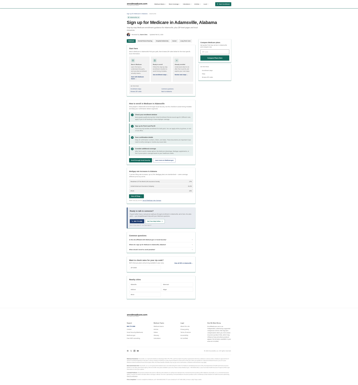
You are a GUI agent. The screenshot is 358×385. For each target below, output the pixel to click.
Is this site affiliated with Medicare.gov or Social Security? (147, 240)
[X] (131, 351)
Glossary (156, 335)
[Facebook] (128, 351)
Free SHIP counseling (133, 338)
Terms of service (185, 332)
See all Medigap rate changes (152, 200)
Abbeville (133, 284)
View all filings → (136, 196)
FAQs (203, 74)
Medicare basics (159, 326)
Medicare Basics (159, 4)
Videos (156, 332)
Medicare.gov (131, 335)
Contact (129, 329)
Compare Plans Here (214, 58)
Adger (165, 289)
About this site (185, 326)
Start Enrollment (224, 4)
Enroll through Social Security (140, 160)
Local (205, 4)
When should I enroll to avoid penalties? (142, 249)
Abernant (166, 284)
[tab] (131, 41)
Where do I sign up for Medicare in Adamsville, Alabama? (147, 245)
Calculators (186, 4)
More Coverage (174, 4)
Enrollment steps (136, 89)
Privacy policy (184, 329)
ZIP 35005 (134, 268)
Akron (132, 294)
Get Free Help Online (154, 221)
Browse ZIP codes (136, 91)
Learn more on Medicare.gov (164, 160)
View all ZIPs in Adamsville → (183, 263)
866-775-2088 (138, 221)
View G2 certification (132, 376)
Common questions (167, 89)
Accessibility (184, 335)
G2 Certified (184, 338)
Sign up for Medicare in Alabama (137, 14)
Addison (133, 289)
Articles (196, 4)
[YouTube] (138, 351)
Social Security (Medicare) (135, 332)
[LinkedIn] (134, 351)
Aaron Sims (143, 34)
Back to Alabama (166, 91)
